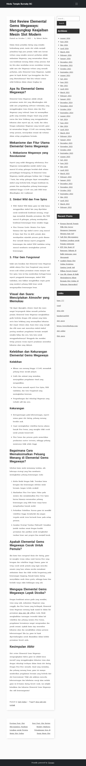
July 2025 (64, 79)
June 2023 (64, 163)
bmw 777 (60, 300)
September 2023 (66, 153)
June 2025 (64, 82)
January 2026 (65, 58)
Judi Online (22, 702)
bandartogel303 (63, 316)
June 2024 (64, 123)
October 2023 (65, 150)
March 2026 (65, 52)
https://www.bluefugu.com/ (67, 326)
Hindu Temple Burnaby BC (19, 4)
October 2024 (65, 109)
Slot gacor (61, 336)
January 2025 (65, 99)
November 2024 (66, 106)
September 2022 (66, 194)
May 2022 (64, 197)
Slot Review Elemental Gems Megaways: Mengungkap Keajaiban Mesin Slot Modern (29, 27)
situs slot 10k (24, 613)
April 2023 (64, 170)
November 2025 (66, 65)
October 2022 (65, 190)
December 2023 (66, 143)
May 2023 (64, 167)
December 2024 (66, 102)
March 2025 (65, 92)
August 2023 (65, 156)
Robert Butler (42, 38)
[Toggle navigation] (76, 4)
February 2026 (66, 55)
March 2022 (65, 204)
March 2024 (65, 133)
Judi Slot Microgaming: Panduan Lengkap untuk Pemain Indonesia (69, 240)
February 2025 (66, 96)
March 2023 (65, 173)
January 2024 (65, 140)
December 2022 (66, 183)
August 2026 (65, 38)
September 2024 (66, 113)
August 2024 (65, 116)
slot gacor (61, 321)
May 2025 (64, 85)
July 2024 (64, 119)
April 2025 (64, 89)
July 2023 (64, 160)
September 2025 (66, 72)
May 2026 (64, 45)
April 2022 (64, 200)
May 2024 (64, 126)
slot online (61, 331)
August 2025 (65, 75)
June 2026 (64, 41)
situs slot (60, 311)
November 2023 (66, 146)
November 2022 (66, 187)
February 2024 (66, 136)
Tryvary (51, 762)
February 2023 (66, 177)
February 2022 (66, 207)
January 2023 (65, 180)
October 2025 (65, 69)
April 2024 (64, 129)
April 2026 (64, 48)
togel (59, 305)
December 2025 (66, 62)
